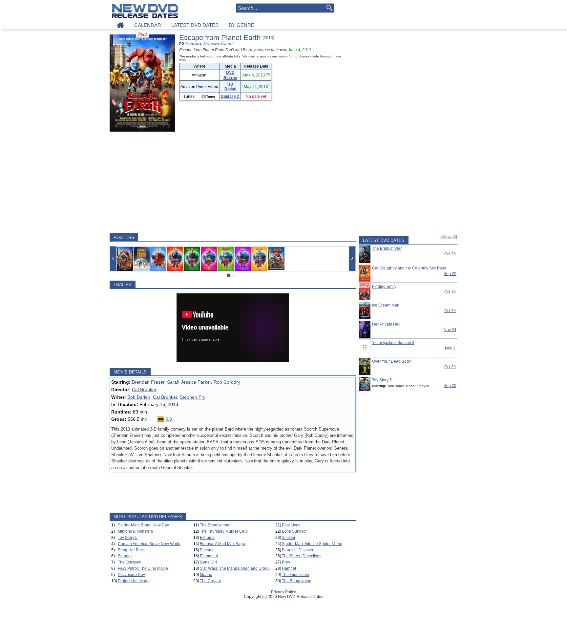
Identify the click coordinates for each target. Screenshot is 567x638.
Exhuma (207, 537)
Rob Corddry (227, 382)
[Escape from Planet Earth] (125, 259)
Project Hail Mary (133, 581)
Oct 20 (450, 254)
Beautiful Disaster (297, 550)
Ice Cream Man (385, 305)
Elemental (209, 556)
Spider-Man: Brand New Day (143, 525)
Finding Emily (384, 286)
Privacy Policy (283, 592)
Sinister (288, 537)
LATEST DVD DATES (195, 25)
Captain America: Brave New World (149, 544)
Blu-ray (230, 77)
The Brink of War (387, 248)
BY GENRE (241, 25)
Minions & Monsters (135, 531)
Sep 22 (450, 273)
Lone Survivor (294, 531)
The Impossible (295, 574)
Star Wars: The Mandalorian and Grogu (235, 568)
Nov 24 (450, 330)
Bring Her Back (131, 550)
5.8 (168, 419)
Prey (286, 562)
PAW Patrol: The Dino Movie (143, 568)
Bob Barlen (138, 397)
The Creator (210, 581)
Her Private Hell (386, 324)
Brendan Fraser (148, 382)
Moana (206, 574)
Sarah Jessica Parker (189, 382)
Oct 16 (450, 292)
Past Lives (291, 525)
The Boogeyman (296, 581)
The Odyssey (129, 562)
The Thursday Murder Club (224, 531)
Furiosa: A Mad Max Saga (222, 544)
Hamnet (289, 568)
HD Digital (230, 86)
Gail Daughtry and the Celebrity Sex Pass (409, 268)
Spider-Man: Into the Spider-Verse (312, 544)
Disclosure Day (131, 574)
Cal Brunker (144, 389)
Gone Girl (208, 562)
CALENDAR (147, 25)
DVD (230, 72)
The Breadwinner (215, 525)
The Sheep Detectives (301, 556)
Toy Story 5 (127, 537)
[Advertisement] (233, 182)
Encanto (207, 550)
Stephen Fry (192, 397)
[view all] (449, 237)
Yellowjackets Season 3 (393, 342)
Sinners (125, 556)
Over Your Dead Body (391, 361)
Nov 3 (450, 348)
